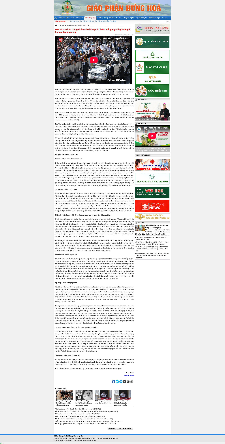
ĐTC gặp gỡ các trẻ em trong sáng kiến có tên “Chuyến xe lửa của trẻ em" (81, 424)
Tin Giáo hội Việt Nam (87, 21)
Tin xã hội (113, 21)
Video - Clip (141, 123)
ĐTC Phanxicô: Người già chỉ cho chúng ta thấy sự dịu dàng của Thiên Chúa (82, 411)
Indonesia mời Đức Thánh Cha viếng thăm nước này (74, 409)
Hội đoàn (119, 18)
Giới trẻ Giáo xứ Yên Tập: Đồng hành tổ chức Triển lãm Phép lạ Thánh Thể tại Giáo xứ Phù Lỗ (152, 249)
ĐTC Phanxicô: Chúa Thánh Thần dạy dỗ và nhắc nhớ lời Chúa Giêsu (80, 419)
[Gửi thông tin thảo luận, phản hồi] (128, 381)
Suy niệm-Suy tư (141, 18)
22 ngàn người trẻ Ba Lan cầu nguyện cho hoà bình (73, 414)
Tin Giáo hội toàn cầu (102, 21)
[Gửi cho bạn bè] (120, 381)
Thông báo (79, 18)
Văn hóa (164, 18)
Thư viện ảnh (142, 99)
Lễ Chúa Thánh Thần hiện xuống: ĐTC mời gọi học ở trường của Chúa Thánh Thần (84, 421)
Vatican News (129, 375)
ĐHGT (99, 18)
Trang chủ (62, 18)
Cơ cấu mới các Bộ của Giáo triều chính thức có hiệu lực (76, 416)
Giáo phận (70, 18)
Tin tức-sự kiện (90, 18)
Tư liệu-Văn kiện (154, 18)
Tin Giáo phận (74, 21)
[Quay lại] (112, 428)
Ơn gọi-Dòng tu (129, 18)
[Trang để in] (124, 383)
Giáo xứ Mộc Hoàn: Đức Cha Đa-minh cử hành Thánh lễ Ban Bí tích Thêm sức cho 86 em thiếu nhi (152, 256)
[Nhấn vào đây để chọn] (125, 428)
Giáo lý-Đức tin (109, 18)
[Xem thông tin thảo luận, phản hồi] (131, 381)
